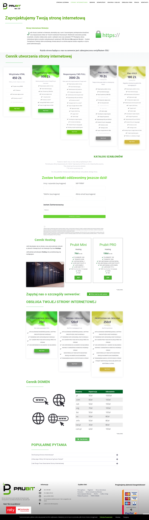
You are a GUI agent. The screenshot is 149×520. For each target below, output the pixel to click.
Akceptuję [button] (118, 517)
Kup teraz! (17, 109)
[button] (74, 455)
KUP (78, 277)
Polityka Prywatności (106, 517)
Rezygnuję (126, 517)
